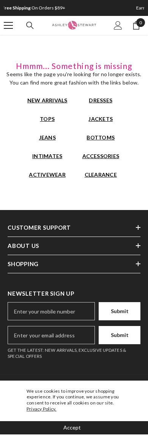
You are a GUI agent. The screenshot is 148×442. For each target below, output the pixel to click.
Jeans (47, 137)
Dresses (100, 100)
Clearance (101, 174)
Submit (120, 311)
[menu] (8, 25)
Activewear (47, 174)
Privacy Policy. (42, 409)
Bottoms (101, 137)
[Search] (30, 25)
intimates (47, 156)
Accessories (101, 156)
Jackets (100, 119)
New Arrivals (47, 100)
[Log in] (118, 25)
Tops (47, 119)
